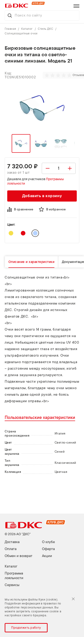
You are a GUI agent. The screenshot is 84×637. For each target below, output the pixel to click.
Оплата (11, 549)
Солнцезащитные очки (21, 33)
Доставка (12, 542)
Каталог (27, 28)
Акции (47, 556)
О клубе (48, 542)
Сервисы (12, 585)
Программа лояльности (14, 575)
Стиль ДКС (46, 28)
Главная (11, 28)
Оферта (48, 549)
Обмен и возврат (18, 556)
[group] (59, 75)
